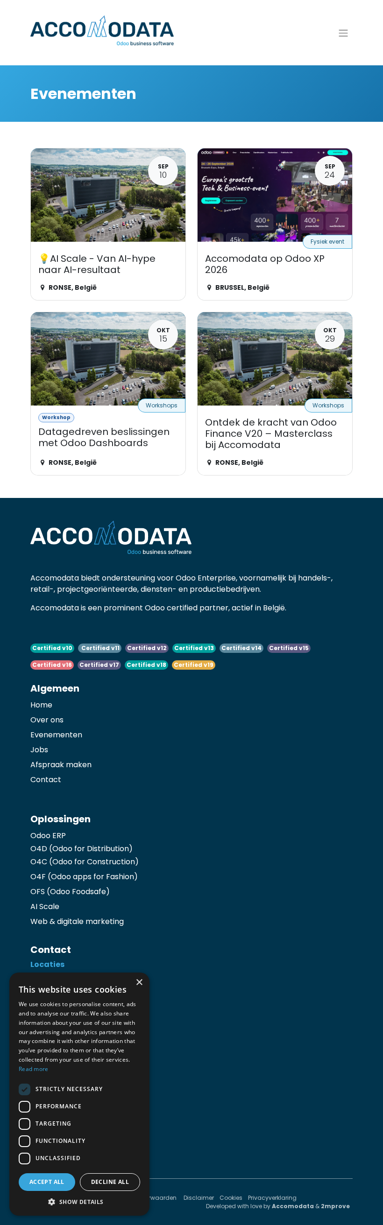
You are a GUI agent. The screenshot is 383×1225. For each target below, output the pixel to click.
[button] (79, 1201)
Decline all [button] (110, 1182)
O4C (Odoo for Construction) (84, 861)
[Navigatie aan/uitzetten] (343, 32)
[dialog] (79, 1094)
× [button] (138, 982)
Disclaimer (199, 1198)
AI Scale (44, 906)
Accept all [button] (46, 1182)
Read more (34, 1069)
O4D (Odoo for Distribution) (81, 848)
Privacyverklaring (272, 1198)
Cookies (231, 1198)
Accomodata (293, 1206)
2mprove (335, 1206)
